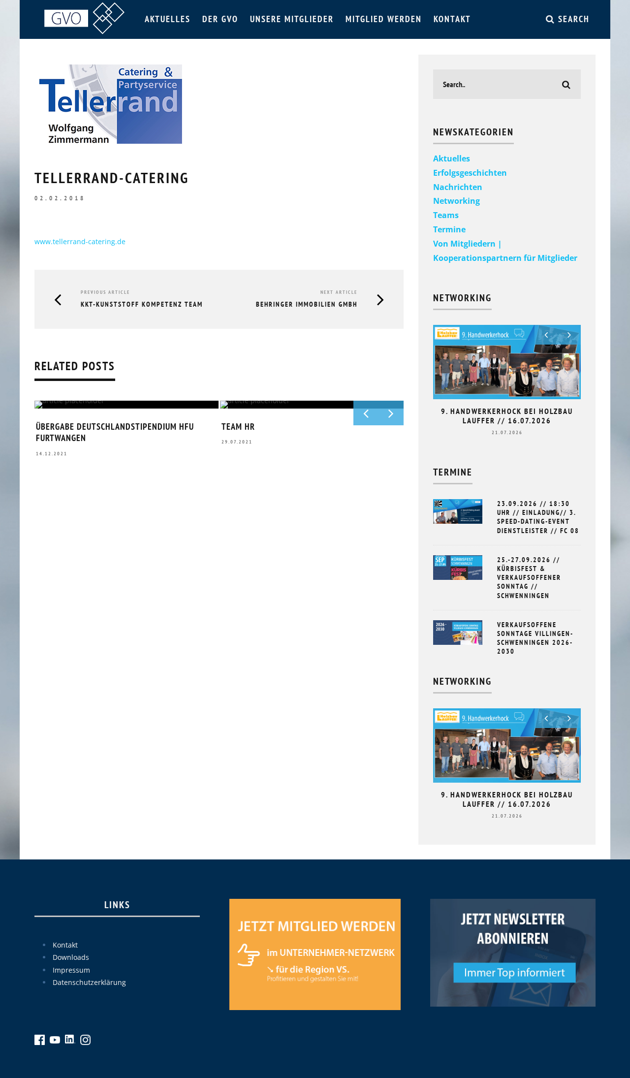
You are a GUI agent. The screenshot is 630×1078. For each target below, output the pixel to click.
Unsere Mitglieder (292, 19)
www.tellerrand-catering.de (80, 241)
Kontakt (452, 19)
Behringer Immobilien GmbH (306, 304)
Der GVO (220, 19)
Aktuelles (167, 19)
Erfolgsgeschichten (470, 172)
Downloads (71, 957)
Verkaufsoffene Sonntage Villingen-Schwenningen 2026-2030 (535, 638)
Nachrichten (457, 187)
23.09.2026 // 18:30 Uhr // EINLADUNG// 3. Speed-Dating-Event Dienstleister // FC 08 (538, 517)
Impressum (71, 970)
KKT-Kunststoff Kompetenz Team (142, 304)
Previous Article (105, 292)
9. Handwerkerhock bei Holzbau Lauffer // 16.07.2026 (507, 415)
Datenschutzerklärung (89, 982)
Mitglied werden (384, 19)
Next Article (338, 292)
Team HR (238, 426)
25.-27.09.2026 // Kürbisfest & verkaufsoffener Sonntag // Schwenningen (529, 577)
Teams (446, 215)
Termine (449, 229)
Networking (456, 200)
